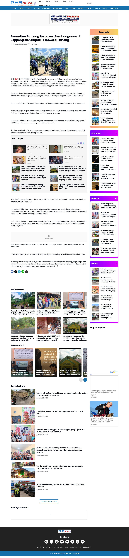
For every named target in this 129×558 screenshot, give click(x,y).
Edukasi (88, 8)
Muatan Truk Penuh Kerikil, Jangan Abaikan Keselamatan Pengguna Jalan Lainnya (62, 394)
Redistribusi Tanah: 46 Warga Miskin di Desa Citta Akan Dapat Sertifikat (33, 178)
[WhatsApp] (22, 271)
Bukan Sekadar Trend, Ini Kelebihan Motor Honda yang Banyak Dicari (108, 289)
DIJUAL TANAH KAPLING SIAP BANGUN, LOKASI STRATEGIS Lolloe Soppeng (107, 307)
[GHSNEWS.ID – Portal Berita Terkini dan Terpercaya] (64, 531)
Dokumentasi (43, 5)
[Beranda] (12, 31)
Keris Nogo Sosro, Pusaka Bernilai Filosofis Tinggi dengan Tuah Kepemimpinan (107, 158)
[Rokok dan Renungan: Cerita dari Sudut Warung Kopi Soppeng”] (95, 168)
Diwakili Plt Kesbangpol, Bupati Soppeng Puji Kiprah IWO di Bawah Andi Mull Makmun (61, 430)
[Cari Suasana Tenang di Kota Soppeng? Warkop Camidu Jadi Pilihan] (95, 281)
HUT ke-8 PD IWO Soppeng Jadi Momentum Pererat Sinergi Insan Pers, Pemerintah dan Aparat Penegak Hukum (59, 450)
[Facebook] (12, 271)
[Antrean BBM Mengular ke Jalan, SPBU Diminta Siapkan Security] (23, 488)
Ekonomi (37, 8)
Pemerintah (114, 8)
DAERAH (40, 408)
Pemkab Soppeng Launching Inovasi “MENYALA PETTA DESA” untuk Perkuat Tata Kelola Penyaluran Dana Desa (33, 187)
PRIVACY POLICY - (76, 547)
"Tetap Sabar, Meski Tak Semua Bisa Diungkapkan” (108, 185)
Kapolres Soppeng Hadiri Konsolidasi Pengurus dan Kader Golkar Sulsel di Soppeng (108, 48)
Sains (66, 8)
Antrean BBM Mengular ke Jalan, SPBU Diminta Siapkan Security (61, 485)
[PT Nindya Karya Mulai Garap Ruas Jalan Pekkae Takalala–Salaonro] (95, 40)
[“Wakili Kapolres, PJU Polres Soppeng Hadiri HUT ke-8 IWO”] (23, 415)
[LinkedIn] (77, 542)
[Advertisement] (49, 282)
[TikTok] (72, 542)
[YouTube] (62, 542)
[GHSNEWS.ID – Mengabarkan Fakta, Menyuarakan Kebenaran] (24, 3)
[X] (15, 271)
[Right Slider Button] (85, 380)
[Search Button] (116, 3)
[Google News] (67, 542)
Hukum (28, 8)
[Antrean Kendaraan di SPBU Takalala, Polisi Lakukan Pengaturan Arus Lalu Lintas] (95, 67)
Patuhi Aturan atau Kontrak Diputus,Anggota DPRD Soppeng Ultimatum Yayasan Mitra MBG (108, 176)
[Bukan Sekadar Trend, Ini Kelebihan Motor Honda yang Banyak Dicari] (95, 290)
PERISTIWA (41, 390)
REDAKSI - (49, 547)
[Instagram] (57, 542)
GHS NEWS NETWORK (72, 554)
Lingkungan (46, 8)
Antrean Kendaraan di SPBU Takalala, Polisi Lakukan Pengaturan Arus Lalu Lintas (108, 66)
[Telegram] (19, 271)
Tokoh (73, 8)
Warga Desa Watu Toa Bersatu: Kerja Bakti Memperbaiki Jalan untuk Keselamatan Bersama (33, 169)
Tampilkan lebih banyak (49, 501)
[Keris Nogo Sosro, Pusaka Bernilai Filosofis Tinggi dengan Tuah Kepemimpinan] (95, 159)
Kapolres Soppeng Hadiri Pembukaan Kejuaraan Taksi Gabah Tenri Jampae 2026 (108, 57)
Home (14, 8)
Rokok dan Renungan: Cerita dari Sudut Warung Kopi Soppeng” (108, 167)
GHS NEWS (58, 554)
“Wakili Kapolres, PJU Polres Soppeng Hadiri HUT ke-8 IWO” (60, 412)
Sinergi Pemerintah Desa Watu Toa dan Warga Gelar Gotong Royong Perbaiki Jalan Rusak (71, 178)
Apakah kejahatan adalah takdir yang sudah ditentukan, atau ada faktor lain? (72, 187)
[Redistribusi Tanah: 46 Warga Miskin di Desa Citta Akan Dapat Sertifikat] (16, 178)
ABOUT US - (41, 547)
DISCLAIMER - (87, 547)
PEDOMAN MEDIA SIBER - (61, 547)
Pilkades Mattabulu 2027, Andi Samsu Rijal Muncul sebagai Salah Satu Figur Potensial (48, 338)
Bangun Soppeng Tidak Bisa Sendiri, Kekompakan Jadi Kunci (108, 140)
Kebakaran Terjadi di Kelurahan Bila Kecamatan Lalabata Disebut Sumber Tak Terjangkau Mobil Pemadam (109, 111)
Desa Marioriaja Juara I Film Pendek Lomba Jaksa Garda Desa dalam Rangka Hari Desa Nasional (72, 169)
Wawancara (57, 8)
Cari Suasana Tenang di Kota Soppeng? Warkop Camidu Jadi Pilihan (108, 280)
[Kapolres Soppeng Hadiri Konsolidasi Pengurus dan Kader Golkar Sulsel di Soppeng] (95, 49)
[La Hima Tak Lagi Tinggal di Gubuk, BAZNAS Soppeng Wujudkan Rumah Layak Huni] (23, 470)
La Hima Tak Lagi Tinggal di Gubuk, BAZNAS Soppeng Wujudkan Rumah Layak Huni (60, 467)
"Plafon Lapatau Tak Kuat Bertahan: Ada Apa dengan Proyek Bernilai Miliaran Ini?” (108, 149)
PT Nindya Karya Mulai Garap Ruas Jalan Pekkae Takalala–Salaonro (108, 39)
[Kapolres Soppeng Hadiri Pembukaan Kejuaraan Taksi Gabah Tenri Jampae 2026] (95, 58)
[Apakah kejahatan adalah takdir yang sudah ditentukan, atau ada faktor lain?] (54, 187)
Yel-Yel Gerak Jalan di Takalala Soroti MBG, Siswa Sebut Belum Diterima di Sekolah (108, 251)
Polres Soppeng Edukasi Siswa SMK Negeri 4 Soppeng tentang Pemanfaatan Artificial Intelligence (108, 120)
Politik (21, 8)
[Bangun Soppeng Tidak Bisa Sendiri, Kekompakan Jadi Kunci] (95, 141)
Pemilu (80, 8)
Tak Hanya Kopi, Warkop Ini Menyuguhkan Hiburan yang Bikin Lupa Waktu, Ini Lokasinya (108, 316)
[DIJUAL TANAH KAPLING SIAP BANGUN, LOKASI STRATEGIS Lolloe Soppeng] (95, 307)
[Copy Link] (26, 271)
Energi (105, 8)
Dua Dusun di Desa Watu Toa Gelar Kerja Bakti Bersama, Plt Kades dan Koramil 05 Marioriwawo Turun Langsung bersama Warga (22, 338)
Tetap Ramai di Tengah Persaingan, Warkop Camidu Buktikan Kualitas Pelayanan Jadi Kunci (108, 271)
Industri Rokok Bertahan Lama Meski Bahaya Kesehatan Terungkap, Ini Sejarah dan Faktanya (106, 298)
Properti (97, 8)
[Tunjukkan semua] (116, 133)
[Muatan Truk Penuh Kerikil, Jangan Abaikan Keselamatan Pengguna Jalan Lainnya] (23, 397)
